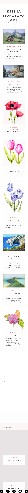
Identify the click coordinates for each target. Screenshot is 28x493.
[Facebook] (1, 491)
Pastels (9, 46)
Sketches (14, 485)
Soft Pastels (17, 46)
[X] (8, 491)
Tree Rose (14, 335)
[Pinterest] (14, 491)
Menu (14, 1)
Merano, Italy (14, 84)
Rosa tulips (14, 172)
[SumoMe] (26, 491)
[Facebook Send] (20, 491)
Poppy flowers (14, 132)
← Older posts (6, 416)
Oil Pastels (11, 254)
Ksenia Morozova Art (14, 16)
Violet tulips (14, 220)
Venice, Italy (14, 488)
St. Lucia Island (14, 293)
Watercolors (14, 129)
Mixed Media (14, 127)
